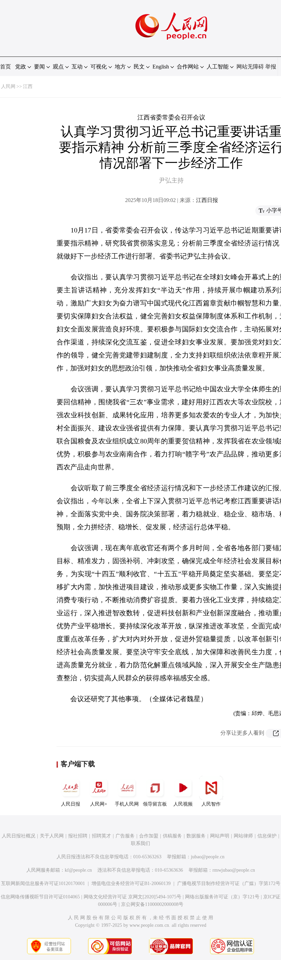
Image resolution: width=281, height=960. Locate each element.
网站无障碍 (250, 67)
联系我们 (140, 843)
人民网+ (98, 804)
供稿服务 (172, 835)
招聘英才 (101, 835)
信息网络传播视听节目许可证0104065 (40, 896)
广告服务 (125, 835)
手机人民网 (127, 804)
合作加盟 (148, 835)
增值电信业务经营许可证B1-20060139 (131, 883)
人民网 (8, 86)
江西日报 (207, 200)
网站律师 (243, 835)
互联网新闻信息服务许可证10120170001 (43, 883)
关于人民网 (52, 835)
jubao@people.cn (207, 856)
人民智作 (211, 804)
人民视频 (183, 804)
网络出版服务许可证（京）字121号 (222, 896)
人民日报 (70, 804)
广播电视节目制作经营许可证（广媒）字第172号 (228, 883)
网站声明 (219, 835)
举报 (270, 67)
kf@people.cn (78, 870)
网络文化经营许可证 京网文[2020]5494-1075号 (132, 896)
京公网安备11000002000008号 (152, 904)
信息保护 (267, 835)
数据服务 (196, 835)
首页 (5, 67)
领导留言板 (155, 804)
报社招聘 (77, 835)
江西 (28, 86)
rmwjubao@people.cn (233, 870)
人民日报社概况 (18, 835)
